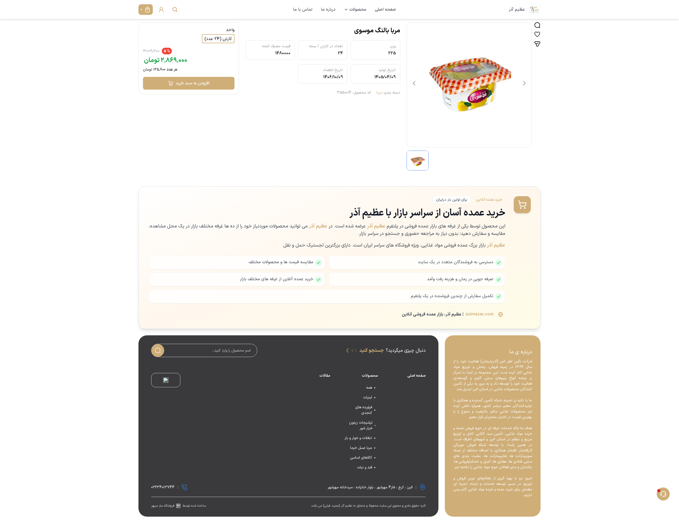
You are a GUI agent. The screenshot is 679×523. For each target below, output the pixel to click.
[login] (161, 9)
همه (369, 387)
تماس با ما (302, 9)
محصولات (357, 9)
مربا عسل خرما (361, 448)
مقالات (324, 376)
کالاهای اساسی (361, 457)
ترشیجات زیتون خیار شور (361, 425)
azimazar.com (479, 314)
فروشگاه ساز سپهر (163, 505)
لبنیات (367, 397)
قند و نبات (364, 467)
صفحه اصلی (385, 9)
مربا (379, 92)
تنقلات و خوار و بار (358, 438)
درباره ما (328, 9)
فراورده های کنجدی (363, 410)
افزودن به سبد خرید (193, 83)
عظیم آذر (517, 9)
